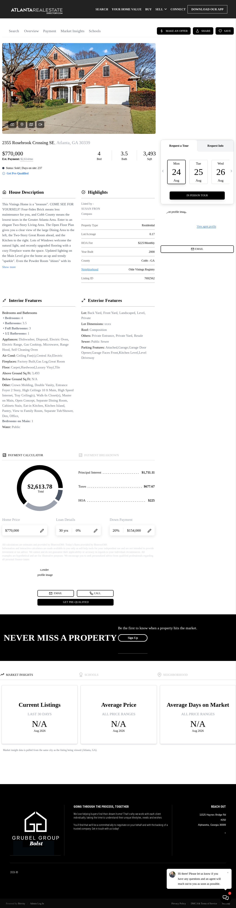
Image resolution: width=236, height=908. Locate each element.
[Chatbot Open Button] (226, 898)
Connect (178, 9)
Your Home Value (127, 9)
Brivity (21, 903)
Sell (159, 9)
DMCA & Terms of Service (204, 903)
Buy (148, 9)
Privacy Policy (178, 903)
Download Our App (207, 9)
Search (102, 9)
